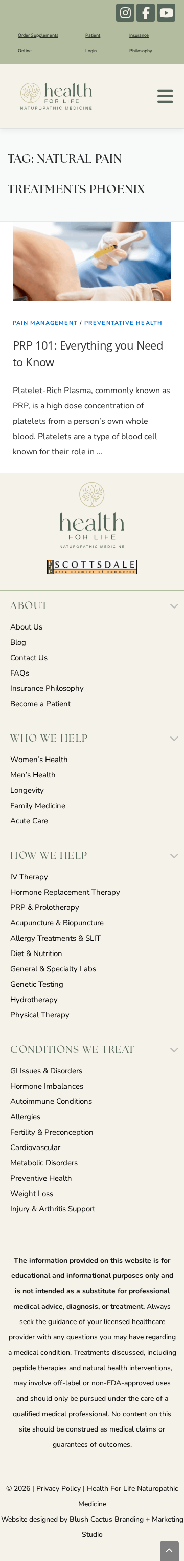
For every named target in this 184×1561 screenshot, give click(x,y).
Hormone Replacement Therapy (65, 893)
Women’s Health (39, 760)
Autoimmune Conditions (51, 1102)
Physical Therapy (40, 1016)
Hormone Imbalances (46, 1087)
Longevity (27, 791)
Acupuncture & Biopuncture (57, 923)
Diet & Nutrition (36, 954)
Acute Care (29, 822)
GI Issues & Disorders (46, 1071)
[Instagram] (125, 13)
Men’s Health (33, 775)
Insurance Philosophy (47, 689)
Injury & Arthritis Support (52, 1209)
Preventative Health (123, 324)
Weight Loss (31, 1194)
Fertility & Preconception (52, 1133)
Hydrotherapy (34, 1000)
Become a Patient (40, 704)
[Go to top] (169, 1551)
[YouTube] (166, 13)
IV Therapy (29, 877)
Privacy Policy (58, 1489)
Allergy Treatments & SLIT (55, 939)
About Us (26, 628)
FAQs (19, 674)
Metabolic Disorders (44, 1163)
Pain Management (45, 324)
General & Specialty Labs (53, 969)
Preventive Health (41, 1179)
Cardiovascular (35, 1148)
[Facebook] (145, 13)
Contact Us (29, 658)
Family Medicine (37, 806)
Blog (18, 643)
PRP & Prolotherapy (44, 908)
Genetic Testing (36, 985)
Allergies (25, 1117)
